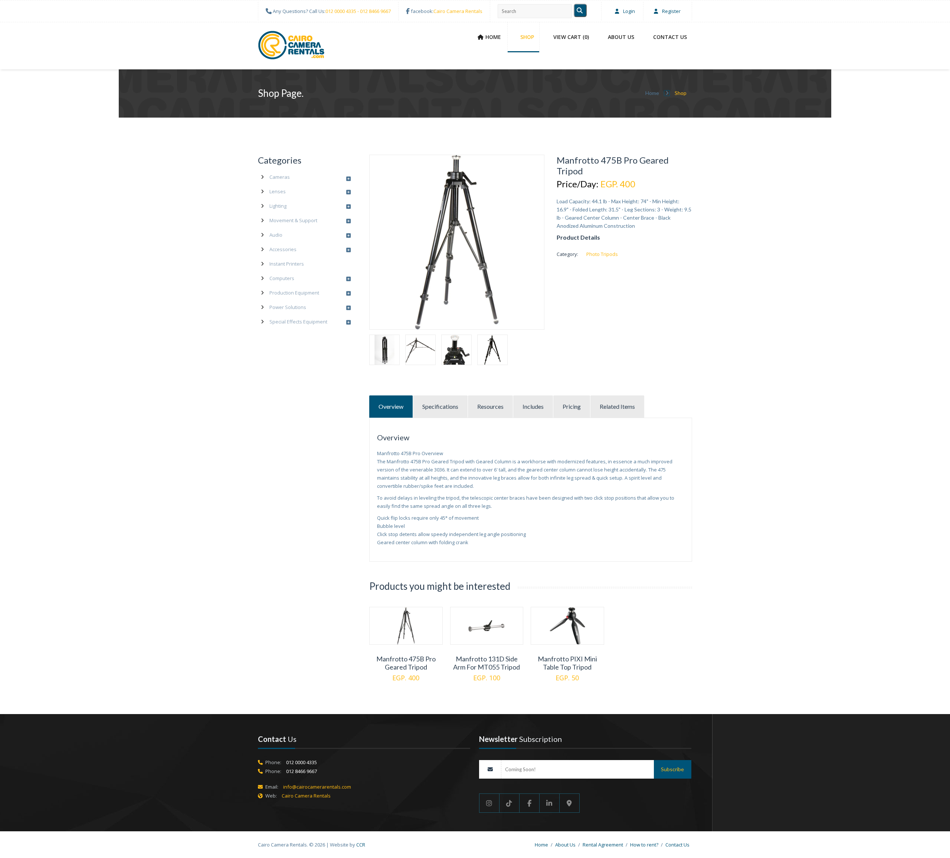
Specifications (440, 406)
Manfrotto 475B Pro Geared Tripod (406, 663)
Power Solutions (287, 307)
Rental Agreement (603, 844)
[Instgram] (489, 803)
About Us (621, 36)
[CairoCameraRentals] (291, 46)
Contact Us (670, 36)
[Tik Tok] (509, 803)
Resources (490, 406)
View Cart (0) (571, 36)
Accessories (283, 249)
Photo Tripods (602, 254)
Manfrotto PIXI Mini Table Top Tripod (567, 663)
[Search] (580, 10)
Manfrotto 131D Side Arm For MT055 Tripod (486, 663)
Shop (527, 36)
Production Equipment (294, 292)
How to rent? (644, 844)
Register (671, 11)
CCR (360, 844)
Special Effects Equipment (298, 321)
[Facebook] (530, 803)
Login (628, 11)
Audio (275, 234)
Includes (533, 406)
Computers (281, 278)
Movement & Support (293, 220)
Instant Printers (286, 263)
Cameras (279, 177)
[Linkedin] (550, 803)
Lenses (277, 191)
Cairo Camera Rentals (457, 11)
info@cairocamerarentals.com (317, 786)
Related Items (617, 406)
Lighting (277, 206)
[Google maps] (570, 803)
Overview (391, 406)
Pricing (572, 406)
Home (493, 36)
